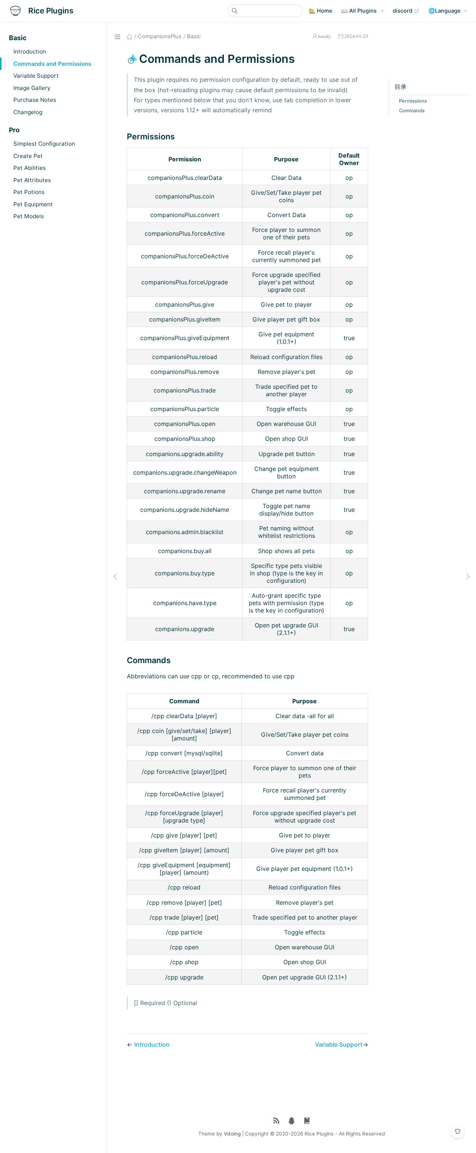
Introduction (29, 51)
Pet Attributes (32, 180)
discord (406, 10)
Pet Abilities (29, 167)
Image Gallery (31, 87)
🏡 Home (320, 10)
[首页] (129, 36)
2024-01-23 (356, 36)
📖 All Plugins (359, 10)
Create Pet (28, 155)
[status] (276, 1121)
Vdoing (232, 1134)
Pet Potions (29, 192)
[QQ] (291, 1121)
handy (324, 36)
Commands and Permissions (52, 63)
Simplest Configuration (44, 143)
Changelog (27, 112)
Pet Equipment (33, 204)
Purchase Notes (34, 99)
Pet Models (28, 216)
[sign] (307, 1121)
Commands (412, 110)
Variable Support (36, 75)
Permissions (413, 101)
